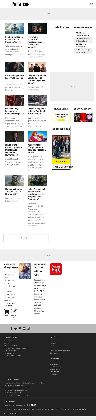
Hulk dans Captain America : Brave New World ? (13, 191)
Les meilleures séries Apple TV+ (15, 390)
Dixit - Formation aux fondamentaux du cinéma (72, 409)
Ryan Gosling (54, 364)
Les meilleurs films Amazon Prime (16, 395)
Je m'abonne (61, 162)
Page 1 (24, 238)
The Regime (54, 343)
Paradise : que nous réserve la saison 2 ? (14, 78)
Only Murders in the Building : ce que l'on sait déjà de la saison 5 (37, 79)
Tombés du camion (10, 346)
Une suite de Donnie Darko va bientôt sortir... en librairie (83, 40)
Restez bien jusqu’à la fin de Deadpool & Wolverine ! (37, 111)
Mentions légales (9, 414)
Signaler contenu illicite (22, 414)
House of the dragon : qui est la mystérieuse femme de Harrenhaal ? (13, 150)
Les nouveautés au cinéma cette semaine (81, 45)
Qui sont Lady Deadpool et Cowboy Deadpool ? (14, 111)
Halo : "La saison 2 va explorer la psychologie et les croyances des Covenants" (36, 194)
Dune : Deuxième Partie (12, 341)
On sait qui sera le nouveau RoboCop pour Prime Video (83, 51)
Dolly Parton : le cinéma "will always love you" (83, 34)
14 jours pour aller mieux (12, 355)
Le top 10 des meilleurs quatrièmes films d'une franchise (24, 383)
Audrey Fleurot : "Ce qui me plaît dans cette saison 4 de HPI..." (37, 149)
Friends (52, 341)
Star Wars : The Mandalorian (60, 351)
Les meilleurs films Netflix (13, 393)
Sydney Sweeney (55, 369)
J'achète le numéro (62, 167)
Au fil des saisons (10, 351)
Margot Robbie (55, 372)
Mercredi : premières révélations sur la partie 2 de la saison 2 (36, 42)
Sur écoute (53, 353)
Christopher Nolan (56, 362)
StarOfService (52, 409)
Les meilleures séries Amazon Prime (17, 388)
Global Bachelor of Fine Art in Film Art (35, 409)
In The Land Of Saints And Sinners (16, 348)
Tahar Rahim (54, 374)
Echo (51, 348)
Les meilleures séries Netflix (14, 385)
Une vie (6, 343)
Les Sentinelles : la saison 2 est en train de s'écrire (14, 39)
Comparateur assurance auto (13, 409)
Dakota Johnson (55, 367)
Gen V (52, 346)
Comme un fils (9, 353)
